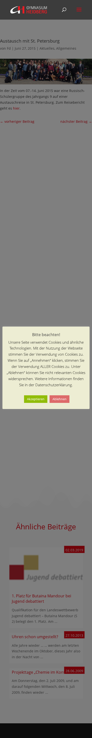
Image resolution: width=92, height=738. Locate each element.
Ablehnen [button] (59, 399)
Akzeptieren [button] (35, 399)
